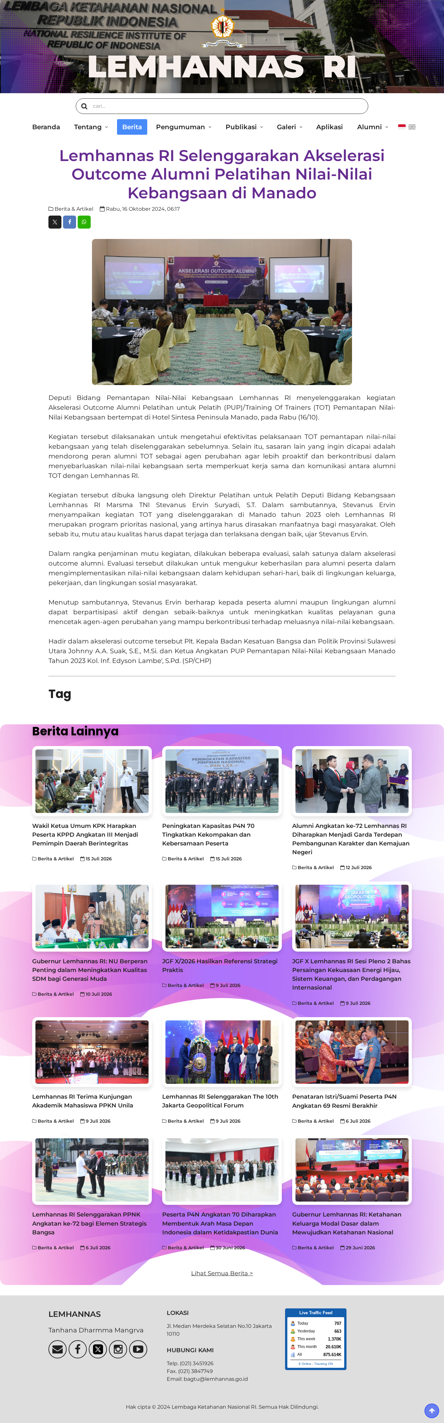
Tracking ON (323, 1364)
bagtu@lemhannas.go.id (216, 1379)
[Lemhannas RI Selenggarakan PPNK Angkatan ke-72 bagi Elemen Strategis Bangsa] (92, 1170)
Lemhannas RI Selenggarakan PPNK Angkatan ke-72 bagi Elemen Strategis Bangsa (89, 1223)
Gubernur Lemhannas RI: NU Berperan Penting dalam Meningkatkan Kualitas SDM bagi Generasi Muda (90, 969)
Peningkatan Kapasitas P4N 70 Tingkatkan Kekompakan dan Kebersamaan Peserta (208, 834)
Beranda (46, 127)
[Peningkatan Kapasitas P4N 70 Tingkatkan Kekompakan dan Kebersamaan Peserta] (222, 781)
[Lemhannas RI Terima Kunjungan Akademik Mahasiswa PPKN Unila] (92, 1052)
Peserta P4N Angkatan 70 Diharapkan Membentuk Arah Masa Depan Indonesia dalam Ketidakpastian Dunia (220, 1223)
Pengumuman (180, 127)
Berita (132, 127)
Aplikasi (329, 127)
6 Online (305, 1364)
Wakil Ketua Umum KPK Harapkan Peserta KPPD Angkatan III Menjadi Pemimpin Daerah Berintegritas (85, 834)
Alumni (369, 127)
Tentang (88, 127)
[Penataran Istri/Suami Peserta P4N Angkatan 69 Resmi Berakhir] (352, 1052)
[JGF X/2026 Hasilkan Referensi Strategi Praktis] (222, 916)
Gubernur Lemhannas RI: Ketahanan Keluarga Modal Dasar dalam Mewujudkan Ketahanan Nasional (346, 1223)
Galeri (286, 127)
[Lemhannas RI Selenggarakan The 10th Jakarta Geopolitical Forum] (222, 1052)
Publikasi (241, 127)
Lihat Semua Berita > (222, 1273)
